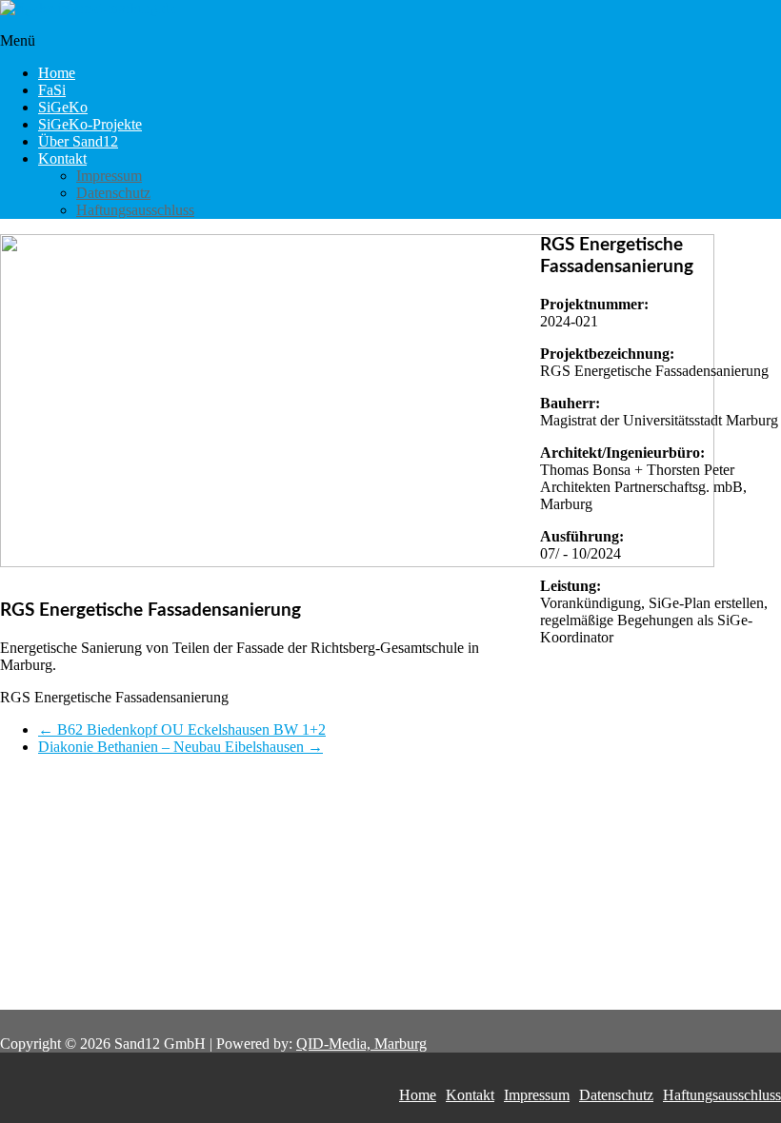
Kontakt (62, 158)
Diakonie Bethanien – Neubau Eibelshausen (180, 747)
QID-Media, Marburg (361, 1043)
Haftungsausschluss (135, 210)
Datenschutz (113, 193)
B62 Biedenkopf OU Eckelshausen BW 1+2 (182, 729)
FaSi (52, 90)
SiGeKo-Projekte (90, 124)
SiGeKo (63, 107)
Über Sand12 (78, 141)
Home (56, 73)
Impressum (109, 175)
